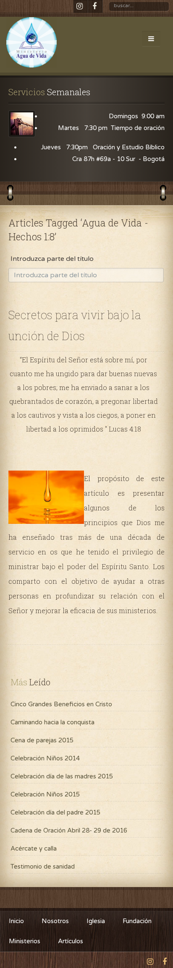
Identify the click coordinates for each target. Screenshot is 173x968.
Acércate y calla (33, 848)
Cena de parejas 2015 (41, 740)
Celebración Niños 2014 (45, 758)
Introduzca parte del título (52, 259)
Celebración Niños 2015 (45, 794)
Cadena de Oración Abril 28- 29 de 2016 (68, 830)
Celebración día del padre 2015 (55, 812)
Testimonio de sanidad (42, 866)
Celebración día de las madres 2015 (61, 776)
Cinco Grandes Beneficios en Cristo (61, 704)
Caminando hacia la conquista (52, 722)
